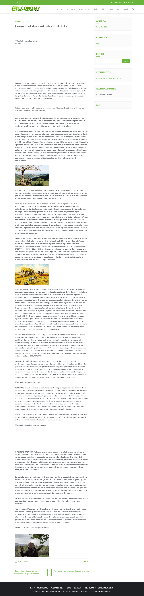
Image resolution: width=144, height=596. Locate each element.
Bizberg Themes (104, 591)
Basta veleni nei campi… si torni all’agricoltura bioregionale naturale (26, 572)
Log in (98, 105)
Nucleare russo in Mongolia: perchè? (109, 78)
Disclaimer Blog (42, 587)
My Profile (77, 587)
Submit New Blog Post (105, 587)
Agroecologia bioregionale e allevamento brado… (71, 571)
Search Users (89, 587)
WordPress (84, 591)
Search (100, 54)
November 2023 (102, 27)
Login (69, 587)
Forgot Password (57, 587)
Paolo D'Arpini (22, 562)
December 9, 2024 (22, 22)
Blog (97, 43)
